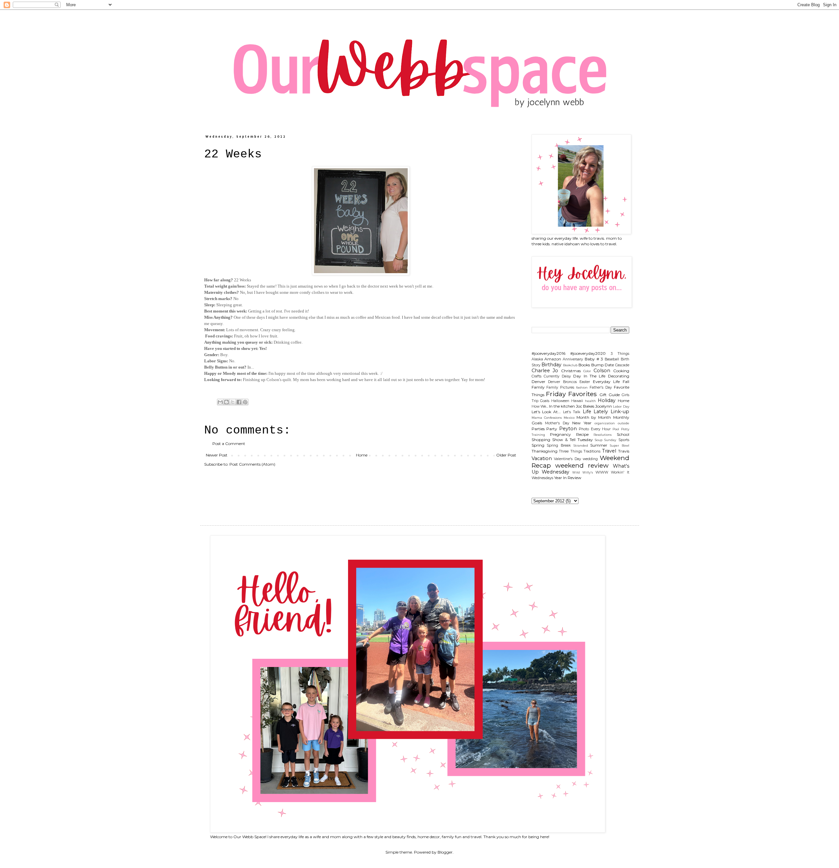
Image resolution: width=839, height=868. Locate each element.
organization (605, 423)
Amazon (552, 358)
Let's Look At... (546, 411)
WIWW (601, 472)
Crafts (536, 376)
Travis (623, 451)
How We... (540, 406)
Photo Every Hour (595, 429)
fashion (582, 387)
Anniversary (573, 359)
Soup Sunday (605, 440)
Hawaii (577, 401)
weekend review (582, 465)
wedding (590, 459)
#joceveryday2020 (588, 353)
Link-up (620, 411)
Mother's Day (557, 423)
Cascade (622, 365)
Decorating (618, 375)
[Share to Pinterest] (245, 402)
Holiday (606, 400)
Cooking (621, 370)
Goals (544, 401)
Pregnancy (560, 434)
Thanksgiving (544, 451)
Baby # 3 (594, 358)
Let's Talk (571, 412)
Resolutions (603, 434)
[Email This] (220, 402)
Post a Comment (228, 443)
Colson (602, 370)
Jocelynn (603, 406)
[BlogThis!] (226, 402)
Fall (626, 381)
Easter (584, 382)
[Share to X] (232, 402)
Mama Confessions (547, 417)
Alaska (537, 359)
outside (623, 423)
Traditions (591, 451)
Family (538, 387)
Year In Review (567, 477)
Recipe (582, 434)
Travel (609, 451)
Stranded (581, 445)
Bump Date (602, 364)
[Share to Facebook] (239, 402)
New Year (582, 422)
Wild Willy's (582, 472)
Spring (538, 445)
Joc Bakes (585, 406)
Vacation (542, 458)
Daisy (566, 376)
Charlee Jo (545, 370)
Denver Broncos (562, 382)
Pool (616, 429)
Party (551, 428)
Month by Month (593, 417)
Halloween (560, 401)
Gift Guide (609, 394)
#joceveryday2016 (548, 353)
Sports (623, 440)
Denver (538, 381)
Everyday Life (606, 381)
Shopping (541, 439)
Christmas (571, 370)
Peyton (568, 429)
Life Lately (595, 411)
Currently (551, 376)
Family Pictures (560, 387)
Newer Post (216, 455)
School (623, 434)
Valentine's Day (567, 459)
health (590, 401)
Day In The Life (589, 375)
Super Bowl (619, 445)
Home (361, 455)
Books (584, 364)
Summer (598, 445)
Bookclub (570, 365)
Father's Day (601, 387)
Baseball (612, 359)
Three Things (570, 451)
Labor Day (621, 406)
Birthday (551, 365)
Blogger (445, 852)
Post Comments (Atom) (252, 464)
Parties (538, 428)
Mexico (569, 417)
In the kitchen (562, 406)
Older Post (506, 455)
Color (587, 371)
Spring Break (559, 445)
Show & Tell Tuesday (572, 439)
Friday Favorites (571, 394)
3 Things (620, 354)
